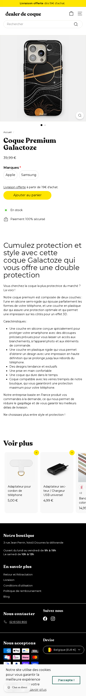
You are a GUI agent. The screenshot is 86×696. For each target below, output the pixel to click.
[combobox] (43, 24)
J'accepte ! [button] (66, 680)
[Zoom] (80, 115)
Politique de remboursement (22, 590)
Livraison (8, 579)
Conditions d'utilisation (18, 585)
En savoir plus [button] (35, 690)
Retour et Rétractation (18, 574)
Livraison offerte (14, 187)
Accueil (7, 132)
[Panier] (71, 13)
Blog (6, 596)
